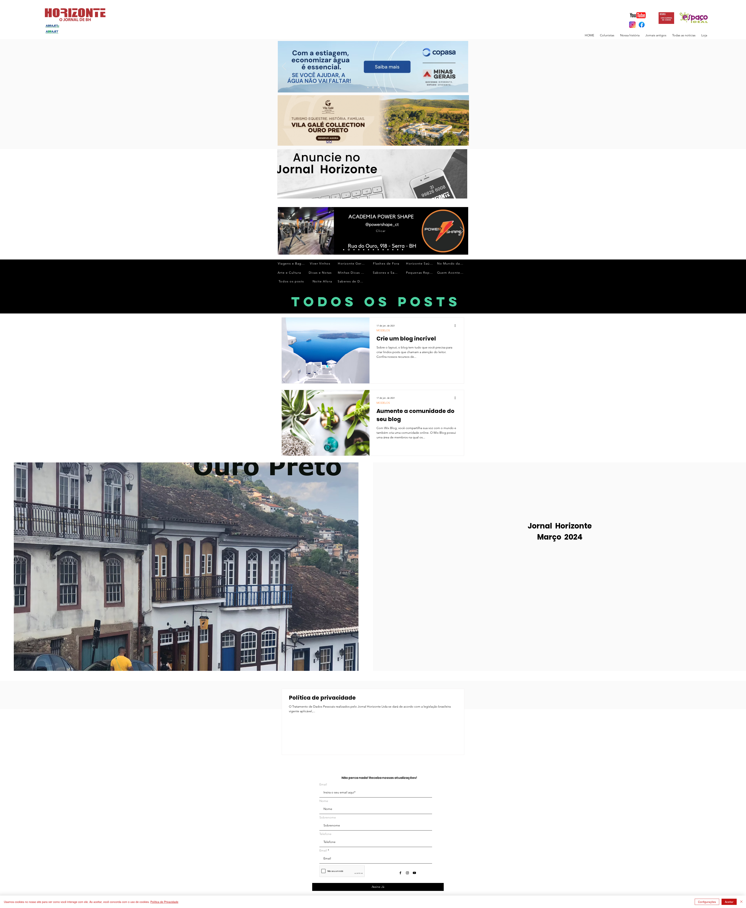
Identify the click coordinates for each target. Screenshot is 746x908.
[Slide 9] (378, 249)
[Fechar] (741, 902)
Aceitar (729, 902)
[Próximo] (462, 67)
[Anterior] (284, 67)
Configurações (707, 902)
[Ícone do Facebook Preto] (400, 873)
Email (323, 784)
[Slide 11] (363, 249)
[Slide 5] (373, 249)
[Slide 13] (368, 87)
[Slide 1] (343, 249)
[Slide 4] (368, 249)
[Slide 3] (378, 87)
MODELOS (383, 330)
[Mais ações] (456, 325)
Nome (323, 801)
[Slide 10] (373, 87)
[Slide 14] (397, 249)
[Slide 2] (353, 249)
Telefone (325, 834)
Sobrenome (327, 817)
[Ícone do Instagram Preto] (407, 873)
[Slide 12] (348, 249)
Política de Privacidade (164, 902)
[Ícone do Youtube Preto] (414, 873)
